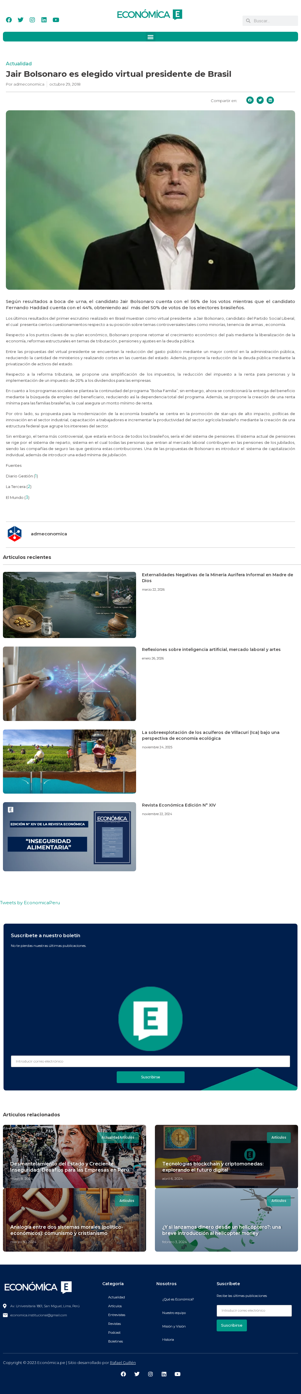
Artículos (115, 1306)
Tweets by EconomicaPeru (30, 902)
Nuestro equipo (174, 1313)
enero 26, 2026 (153, 658)
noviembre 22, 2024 (157, 814)
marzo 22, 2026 (153, 589)
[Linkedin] (44, 20)
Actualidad (19, 63)
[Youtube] (56, 20)
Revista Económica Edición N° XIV (179, 805)
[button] (150, 36)
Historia (168, 1340)
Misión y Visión (174, 1326)
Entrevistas (116, 1315)
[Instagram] (32, 20)
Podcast (114, 1332)
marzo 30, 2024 (23, 1242)
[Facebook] (9, 20)
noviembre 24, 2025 (157, 747)
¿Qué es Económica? (178, 1299)
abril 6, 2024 (172, 1178)
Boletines (115, 1341)
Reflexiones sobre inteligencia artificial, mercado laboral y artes (211, 649)
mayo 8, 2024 (21, 1178)
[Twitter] (20, 20)
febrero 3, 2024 (174, 1242)
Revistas (114, 1324)
